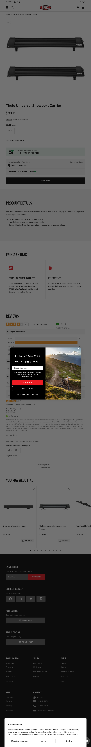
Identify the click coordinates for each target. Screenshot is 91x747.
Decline (69, 741)
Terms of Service (22, 394)
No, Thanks (27, 389)
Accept (44, 741)
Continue (27, 383)
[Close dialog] (78, 350)
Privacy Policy (72, 734)
